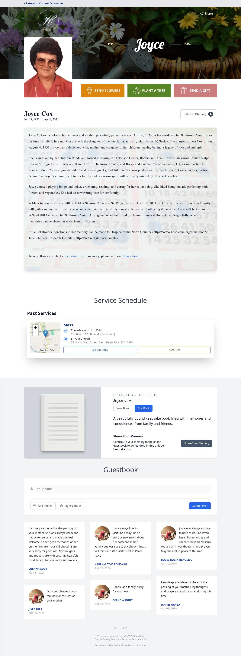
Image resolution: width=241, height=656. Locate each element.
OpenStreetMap (124, 645)
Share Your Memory (196, 443)
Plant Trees (174, 349)
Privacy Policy (110, 639)
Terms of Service (131, 639)
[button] (45, 334)
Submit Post (199, 506)
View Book (123, 408)
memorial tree (74, 256)
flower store (131, 256)
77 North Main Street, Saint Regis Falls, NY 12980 (102, 342)
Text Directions (100, 349)
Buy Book (143, 408)
